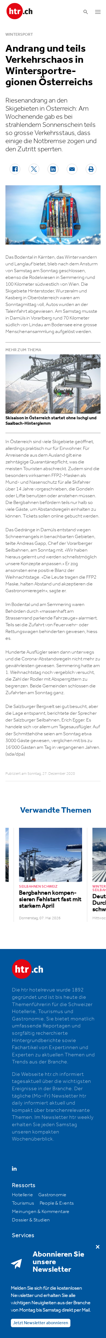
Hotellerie (22, 1195)
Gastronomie (52, 1195)
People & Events (57, 1203)
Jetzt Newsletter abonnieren (40, 1323)
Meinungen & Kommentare (41, 1211)
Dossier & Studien (31, 1220)
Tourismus (23, 1203)
